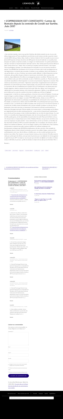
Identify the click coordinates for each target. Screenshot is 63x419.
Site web (9, 358)
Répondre (11, 204)
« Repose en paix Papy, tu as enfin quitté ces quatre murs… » (43, 199)
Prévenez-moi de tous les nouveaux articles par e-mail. (18, 372)
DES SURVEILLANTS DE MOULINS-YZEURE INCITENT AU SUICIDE (43, 187)
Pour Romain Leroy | (13, 210)
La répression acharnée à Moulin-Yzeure (44, 193)
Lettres (11, 30)
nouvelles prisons (37, 150)
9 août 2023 (12, 305)
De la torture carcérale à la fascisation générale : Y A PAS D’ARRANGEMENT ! (44, 181)
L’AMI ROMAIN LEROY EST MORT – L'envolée (18, 239)
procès (42, 150)
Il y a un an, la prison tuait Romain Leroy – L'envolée (18, 306)
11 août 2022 (12, 208)
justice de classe (15, 150)
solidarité (46, 150)
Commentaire (10, 331)
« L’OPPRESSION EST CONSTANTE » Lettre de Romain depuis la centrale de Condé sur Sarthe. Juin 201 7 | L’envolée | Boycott (19, 191)
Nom (9, 346)
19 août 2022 (12, 237)
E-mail (9, 352)
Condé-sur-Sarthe (8, 150)
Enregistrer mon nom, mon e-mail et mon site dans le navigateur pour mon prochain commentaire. (18, 365)
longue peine (21, 150)
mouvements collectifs (29, 150)
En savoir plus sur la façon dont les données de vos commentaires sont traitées (18, 386)
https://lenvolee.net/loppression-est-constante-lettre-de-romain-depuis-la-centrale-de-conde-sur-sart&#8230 (19, 228)
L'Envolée (29, 3)
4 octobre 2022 (12, 257)
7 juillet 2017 (12, 188)
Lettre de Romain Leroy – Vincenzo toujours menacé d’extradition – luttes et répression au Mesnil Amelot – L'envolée (19, 260)
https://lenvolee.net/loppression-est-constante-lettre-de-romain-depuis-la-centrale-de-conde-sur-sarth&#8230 (18, 196)
